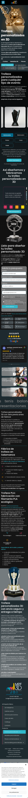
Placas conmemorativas (12, 739)
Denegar (14, 788)
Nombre (4, 270)
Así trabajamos (9, 707)
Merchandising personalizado (13, 742)
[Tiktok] (11, 692)
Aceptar (14, 784)
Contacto (7, 725)
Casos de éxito (9, 718)
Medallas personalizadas (12, 735)
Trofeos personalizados (11, 732)
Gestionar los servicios (14, 779)
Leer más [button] (5, 360)
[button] (26, 764)
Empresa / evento (7, 277)
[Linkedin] (14, 692)
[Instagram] (17, 692)
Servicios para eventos (11, 715)
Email (3, 289)
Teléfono (4, 283)
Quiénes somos (9, 711)
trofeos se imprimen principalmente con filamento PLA (11, 506)
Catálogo (7, 722)
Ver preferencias (14, 792)
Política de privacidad (11, 795)
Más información (19, 304)
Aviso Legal (19, 795)
